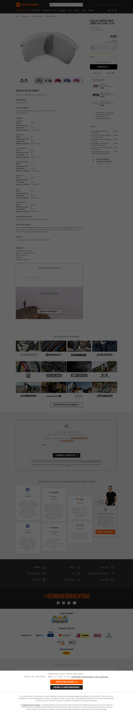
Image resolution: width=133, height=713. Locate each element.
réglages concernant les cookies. (90, 676)
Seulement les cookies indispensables (67, 687)
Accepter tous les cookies (65, 682)
